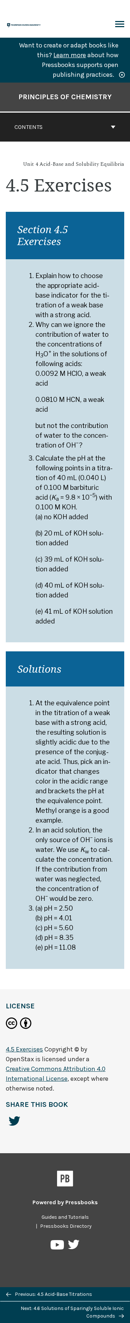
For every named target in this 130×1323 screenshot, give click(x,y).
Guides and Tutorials (65, 1217)
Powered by (65, 1202)
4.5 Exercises (24, 1049)
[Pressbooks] (65, 1180)
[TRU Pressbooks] (24, 24)
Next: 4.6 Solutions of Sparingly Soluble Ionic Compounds (72, 1312)
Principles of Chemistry (65, 97)
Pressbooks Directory (66, 1226)
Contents (28, 126)
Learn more (69, 55)
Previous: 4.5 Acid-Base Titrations (53, 1294)
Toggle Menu (119, 24)
